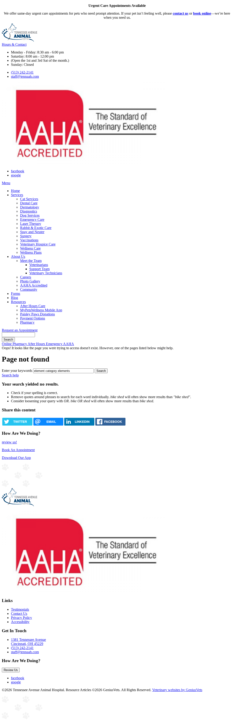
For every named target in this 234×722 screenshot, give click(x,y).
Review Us (11, 670)
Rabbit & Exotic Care (35, 228)
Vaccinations (29, 240)
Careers (25, 277)
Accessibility (20, 622)
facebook (17, 171)
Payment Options (32, 318)
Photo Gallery (30, 281)
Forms (15, 294)
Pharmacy (27, 322)
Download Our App (16, 458)
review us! (9, 442)
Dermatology (29, 207)
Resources (18, 302)
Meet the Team (31, 261)
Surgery (26, 236)
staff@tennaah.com (25, 76)
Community (28, 289)
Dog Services (30, 215)
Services (17, 195)
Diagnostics (28, 211)
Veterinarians (38, 265)
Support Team (39, 269)
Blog (14, 298)
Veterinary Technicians (45, 273)
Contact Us (19, 613)
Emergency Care (32, 219)
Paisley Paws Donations (37, 314)
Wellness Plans (31, 252)
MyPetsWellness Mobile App (41, 310)
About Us (18, 256)
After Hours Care (32, 306)
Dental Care (28, 203)
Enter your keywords (17, 371)
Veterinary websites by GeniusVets (177, 690)
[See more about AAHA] (84, 163)
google (16, 175)
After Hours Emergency (45, 344)
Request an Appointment (19, 330)
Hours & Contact (14, 44)
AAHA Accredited (33, 285)
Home (15, 191)
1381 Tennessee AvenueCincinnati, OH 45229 (28, 642)
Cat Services (29, 199)
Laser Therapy (30, 224)
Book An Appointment (18, 450)
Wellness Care (30, 248)
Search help (10, 375)
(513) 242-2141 (22, 72)
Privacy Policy (21, 618)
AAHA (68, 344)
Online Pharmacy (15, 344)
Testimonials (20, 609)
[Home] (19, 40)
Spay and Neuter (32, 232)
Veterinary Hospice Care (38, 244)
